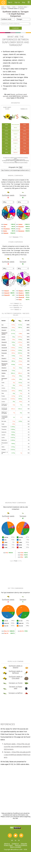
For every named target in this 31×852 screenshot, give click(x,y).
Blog (23, 2)
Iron (2, 324)
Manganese (4, 327)
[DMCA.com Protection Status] (15, 828)
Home (2, 7)
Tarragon (21, 8)
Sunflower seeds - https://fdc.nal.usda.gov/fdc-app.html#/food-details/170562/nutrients (17, 746)
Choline (3, 388)
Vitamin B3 (15, 305)
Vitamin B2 (4, 350)
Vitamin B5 (4, 370)
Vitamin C (4, 358)
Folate (3, 376)
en (12, 840)
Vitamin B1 (4, 342)
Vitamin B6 (4, 347)
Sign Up (17, 2)
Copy (20, 167)
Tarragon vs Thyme (15, 683)
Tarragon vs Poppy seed (15, 687)
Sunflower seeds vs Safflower (15, 672)
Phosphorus (4, 361)
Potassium (4, 353)
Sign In (10, 2)
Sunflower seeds (22, 7)
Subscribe (24, 843)
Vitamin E (4, 330)
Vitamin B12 (16, 307)
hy (19, 840)
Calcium (3, 339)
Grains (14, 7)
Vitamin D (16, 303)
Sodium (3, 401)
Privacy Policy (8, 845)
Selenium (4, 345)
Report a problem (15, 847)
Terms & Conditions (21, 845)
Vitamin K (17, 309)
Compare (3, 8)
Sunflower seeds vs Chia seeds (15, 677)
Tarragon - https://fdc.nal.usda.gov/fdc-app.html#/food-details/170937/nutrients (17, 754)
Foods (8, 7)
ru (15, 840)
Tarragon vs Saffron (15, 693)
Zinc (3, 385)
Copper (3, 336)
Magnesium (16, 237)
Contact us (15, 843)
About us (7, 843)
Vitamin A (4, 367)
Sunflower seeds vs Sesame (15, 666)
